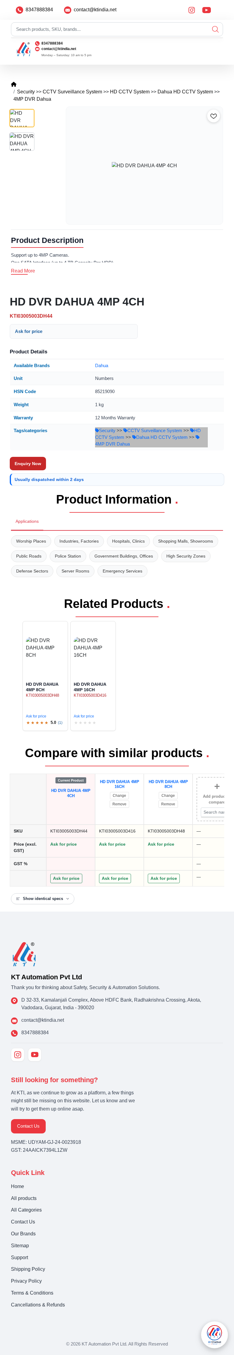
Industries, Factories (79, 541)
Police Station (68, 556)
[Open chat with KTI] (214, 1334)
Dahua (101, 365)
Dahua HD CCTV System (185, 91)
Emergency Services (122, 571)
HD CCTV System (130, 91)
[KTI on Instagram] (17, 1054)
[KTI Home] (24, 953)
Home (17, 1186)
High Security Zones (185, 556)
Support (19, 1257)
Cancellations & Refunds (38, 1304)
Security (26, 91)
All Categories (26, 1209)
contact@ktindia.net (95, 9)
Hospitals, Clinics (128, 541)
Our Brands (23, 1233)
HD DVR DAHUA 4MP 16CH (119, 784)
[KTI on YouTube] (34, 1054)
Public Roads (28, 556)
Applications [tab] (27, 521)
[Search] (215, 29)
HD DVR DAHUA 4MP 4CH (70, 793)
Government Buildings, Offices (123, 556)
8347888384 (39, 9)
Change (119, 795)
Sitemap (20, 1245)
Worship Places (31, 541)
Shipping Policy (28, 1269)
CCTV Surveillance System (72, 91)
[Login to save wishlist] (213, 116)
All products (24, 1198)
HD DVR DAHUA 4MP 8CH (168, 784)
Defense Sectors (32, 571)
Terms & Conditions (32, 1292)
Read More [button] (23, 270)
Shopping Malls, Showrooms (185, 541)
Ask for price (28, 331)
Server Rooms (75, 571)
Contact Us (28, 1126)
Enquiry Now (28, 463)
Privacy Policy (26, 1281)
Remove (119, 804)
